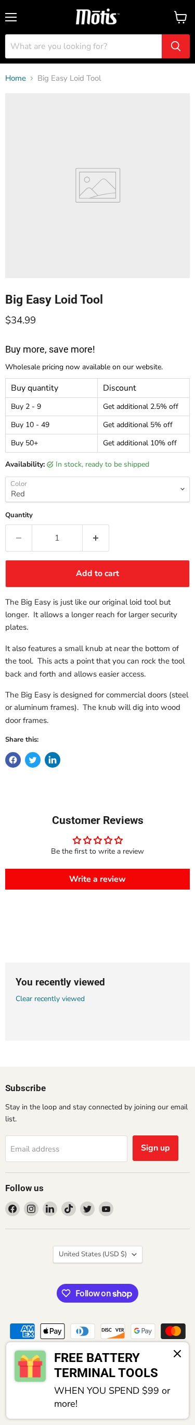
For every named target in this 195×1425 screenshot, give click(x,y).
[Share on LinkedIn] (52, 760)
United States (93, 1254)
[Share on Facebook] (13, 760)
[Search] (176, 46)
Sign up (155, 1148)
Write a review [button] (97, 879)
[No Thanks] (177, 1354)
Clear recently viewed (50, 999)
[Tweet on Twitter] (33, 760)
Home (15, 78)
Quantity (19, 515)
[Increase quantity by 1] (96, 538)
